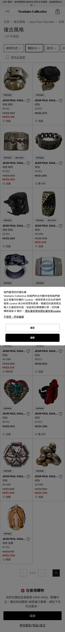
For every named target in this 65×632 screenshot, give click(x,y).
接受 (32, 337)
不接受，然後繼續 (14, 317)
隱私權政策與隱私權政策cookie (43, 311)
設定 (32, 327)
